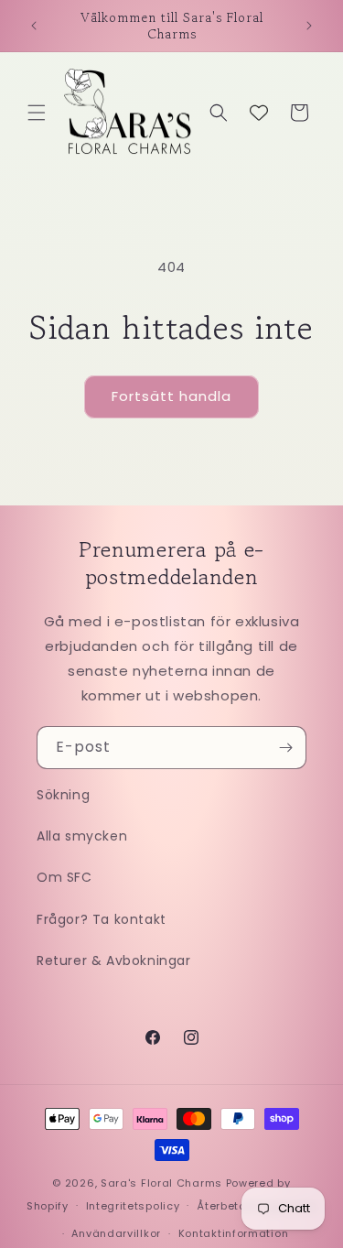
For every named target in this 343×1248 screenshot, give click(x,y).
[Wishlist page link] (259, 112)
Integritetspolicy (133, 1206)
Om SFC (64, 877)
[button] (36, 112)
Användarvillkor (116, 1233)
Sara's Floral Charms (161, 1183)
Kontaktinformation (233, 1233)
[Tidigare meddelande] (34, 25)
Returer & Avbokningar (114, 960)
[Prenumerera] (285, 747)
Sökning (63, 795)
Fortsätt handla (171, 396)
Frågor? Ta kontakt (101, 919)
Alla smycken (82, 836)
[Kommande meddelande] (309, 25)
